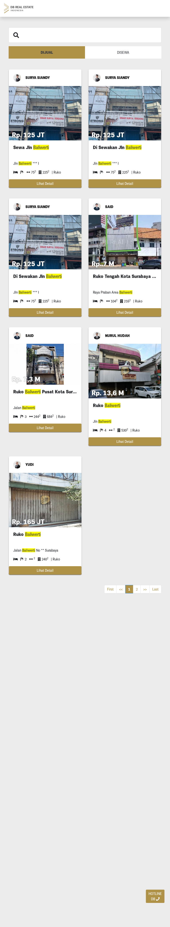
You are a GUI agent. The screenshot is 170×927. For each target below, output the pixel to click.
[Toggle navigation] (160, 8)
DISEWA (123, 52)
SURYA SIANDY (37, 77)
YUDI (29, 464)
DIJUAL (47, 52)
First (110, 589)
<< (121, 589)
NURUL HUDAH (117, 335)
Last (155, 589)
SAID (109, 207)
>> (145, 589)
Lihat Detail (45, 183)
